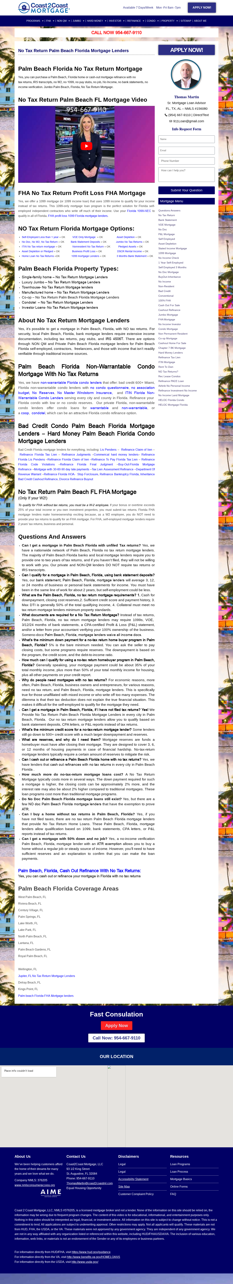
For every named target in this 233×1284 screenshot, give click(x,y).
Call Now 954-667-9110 (116, 32)
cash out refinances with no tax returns (80, 764)
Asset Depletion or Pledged (37, 251)
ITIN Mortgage (166, 362)
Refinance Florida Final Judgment (86, 464)
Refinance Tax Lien (169, 357)
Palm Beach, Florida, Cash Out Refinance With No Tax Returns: (79, 870)
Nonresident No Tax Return (88, 246)
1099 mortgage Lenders (85, 256)
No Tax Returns (79, 374)
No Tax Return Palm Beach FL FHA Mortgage (78, 492)
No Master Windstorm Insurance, (86, 393)
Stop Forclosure (87, 474)
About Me (200, 20)
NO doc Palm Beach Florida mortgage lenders (65, 804)
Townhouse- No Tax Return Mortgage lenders (58, 287)
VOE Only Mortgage (84, 237)
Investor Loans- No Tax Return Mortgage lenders (60, 307)
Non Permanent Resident (172, 333)
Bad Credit (164, 291)
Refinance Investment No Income (177, 390)
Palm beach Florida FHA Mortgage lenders (46, 995)
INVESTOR (115, 20)
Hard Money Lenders (170, 352)
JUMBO (77, 20)
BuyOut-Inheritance (169, 276)
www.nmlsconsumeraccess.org (35, 1185)
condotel (38, 413)
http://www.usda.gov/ (85, 1261)
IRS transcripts (42, 82)
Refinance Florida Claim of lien (68, 459)
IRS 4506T (114, 339)
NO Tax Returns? (168, 371)
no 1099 (68, 82)
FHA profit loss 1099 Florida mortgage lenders (78, 215)
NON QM (62, 20)
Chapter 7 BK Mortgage (172, 347)
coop (25, 413)
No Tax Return (166, 215)
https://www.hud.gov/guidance (91, 1252)
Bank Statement (167, 219)
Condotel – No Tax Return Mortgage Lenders (58, 302)
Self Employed (166, 238)
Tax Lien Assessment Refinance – (114, 469)
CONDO (151, 20)
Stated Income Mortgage (172, 248)
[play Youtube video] (86, 146)
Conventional (165, 295)
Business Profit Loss (83, 251)
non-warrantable (134, 408)
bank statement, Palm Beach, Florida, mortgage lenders (80, 580)
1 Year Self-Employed (170, 262)
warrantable (99, 408)
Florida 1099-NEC (139, 210)
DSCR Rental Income (129, 251)
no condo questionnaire (109, 388)
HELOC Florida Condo (171, 400)
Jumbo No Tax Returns (129, 241)
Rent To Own (165, 366)
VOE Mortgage (166, 224)
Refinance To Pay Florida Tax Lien (115, 459)
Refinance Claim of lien (136, 449)
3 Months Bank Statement (132, 256)
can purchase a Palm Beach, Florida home (57, 77)
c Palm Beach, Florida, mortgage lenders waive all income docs (91, 635)
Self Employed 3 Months (172, 267)
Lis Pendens (108, 449)
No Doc (162, 229)
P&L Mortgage (166, 234)
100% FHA (164, 300)
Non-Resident (166, 286)
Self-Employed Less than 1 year (40, 237)
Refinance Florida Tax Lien (38, 454)
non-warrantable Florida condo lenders (71, 382)
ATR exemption (109, 844)
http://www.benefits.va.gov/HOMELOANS (93, 1256)
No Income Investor (169, 324)
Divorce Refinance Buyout (76, 479)
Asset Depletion (126, 237)
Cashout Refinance (169, 310)
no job (97, 82)
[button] (86, 933)
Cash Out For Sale (169, 305)
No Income (110, 82)
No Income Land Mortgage (173, 395)
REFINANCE (134, 20)
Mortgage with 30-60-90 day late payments (61, 469)
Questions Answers (169, 210)
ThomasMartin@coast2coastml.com (89, 1183)
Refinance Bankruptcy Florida (119, 474)
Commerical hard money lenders (116, 454)
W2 (59, 82)
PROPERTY (168, 20)
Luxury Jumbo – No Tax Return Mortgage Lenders (62, 282)
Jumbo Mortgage (168, 314)
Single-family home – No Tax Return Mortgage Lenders (65, 277)
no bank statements (130, 82)
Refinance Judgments (76, 454)
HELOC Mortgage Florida (173, 404)
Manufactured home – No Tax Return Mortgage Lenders (66, 292)
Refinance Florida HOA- (60, 474)
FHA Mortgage (166, 319)
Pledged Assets (127, 246)
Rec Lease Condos (169, 376)
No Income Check (168, 257)
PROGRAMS (33, 20)
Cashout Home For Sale (172, 343)
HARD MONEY (95, 20)
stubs (88, 82)
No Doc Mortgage (168, 272)
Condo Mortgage (168, 328)
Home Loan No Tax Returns (38, 256)
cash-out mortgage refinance (108, 77)
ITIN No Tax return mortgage (38, 246)
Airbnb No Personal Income (174, 385)
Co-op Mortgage (167, 338)
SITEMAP (186, 20)
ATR (25, 809)
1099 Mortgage (167, 253)
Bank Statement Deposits (85, 241)
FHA (48, 20)
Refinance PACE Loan (171, 381)
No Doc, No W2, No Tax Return (40, 241)
